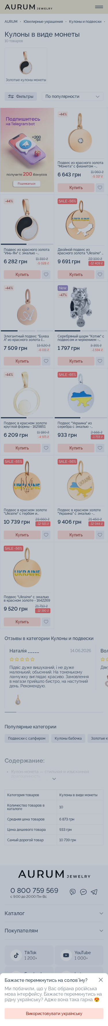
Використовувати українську (54, 1013)
